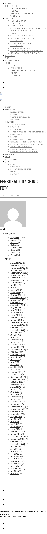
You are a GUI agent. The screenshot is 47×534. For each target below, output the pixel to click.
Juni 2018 (14, 362)
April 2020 (15, 312)
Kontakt (15, 75)
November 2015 (17, 439)
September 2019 (17, 329)
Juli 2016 (14, 419)
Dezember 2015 (17, 436)
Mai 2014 (14, 466)
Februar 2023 (16, 265)
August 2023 (16, 263)
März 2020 (15, 315)
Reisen (13, 247)
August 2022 (16, 270)
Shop (8, 58)
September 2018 (17, 354)
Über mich (16, 68)
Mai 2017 (14, 394)
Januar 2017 (16, 404)
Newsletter (12, 61)
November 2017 (17, 379)
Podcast (10, 56)
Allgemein (14, 237)
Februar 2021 (16, 295)
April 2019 (15, 339)
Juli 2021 (14, 285)
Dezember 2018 (17, 349)
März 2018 (15, 369)
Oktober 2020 (16, 302)
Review (13, 250)
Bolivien (15, 23)
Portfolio (11, 6)
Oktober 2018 (16, 352)
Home (8, 3)
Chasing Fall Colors (22, 36)
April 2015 (15, 456)
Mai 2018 (14, 364)
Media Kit (16, 73)
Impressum (5, 511)
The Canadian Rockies (23, 48)
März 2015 (15, 458)
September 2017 (17, 384)
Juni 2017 (14, 391)
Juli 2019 (14, 334)
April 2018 (15, 367)
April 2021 (15, 292)
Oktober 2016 (16, 411)
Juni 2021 (14, 287)
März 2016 (15, 429)
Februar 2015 (16, 461)
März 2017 (15, 399)
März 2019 (15, 342)
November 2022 (17, 267)
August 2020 (16, 307)
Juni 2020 (14, 310)
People (14, 11)
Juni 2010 (14, 473)
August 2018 (16, 357)
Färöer (14, 33)
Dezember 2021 (17, 272)
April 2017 (15, 396)
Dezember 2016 (17, 406)
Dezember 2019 (17, 322)
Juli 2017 (14, 389)
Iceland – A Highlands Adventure (27, 142)
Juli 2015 (14, 448)
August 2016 (16, 416)
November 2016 (17, 409)
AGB (13, 511)
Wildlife (15, 16)
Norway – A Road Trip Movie (26, 53)
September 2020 (17, 305)
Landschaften (18, 8)
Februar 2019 (16, 344)
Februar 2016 (16, 431)
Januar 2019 (16, 347)
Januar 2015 (16, 463)
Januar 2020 (16, 320)
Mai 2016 (14, 424)
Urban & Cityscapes (21, 13)
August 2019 (16, 332)
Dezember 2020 (17, 297)
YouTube (10, 18)
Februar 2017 (16, 401)
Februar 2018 (16, 372)
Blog (13, 65)
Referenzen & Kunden (23, 70)
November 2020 (17, 300)
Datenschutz (23, 511)
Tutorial (13, 252)
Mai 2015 (14, 453)
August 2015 (16, 446)
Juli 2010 (14, 471)
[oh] (7, 63)
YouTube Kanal (19, 21)
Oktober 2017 (16, 382)
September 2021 (17, 280)
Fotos (13, 240)
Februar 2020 (16, 317)
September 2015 (17, 444)
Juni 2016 (14, 421)
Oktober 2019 (16, 327)
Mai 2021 (14, 290)
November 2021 (17, 275)
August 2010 (16, 468)
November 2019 (17, 325)
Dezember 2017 (17, 377)
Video (13, 255)
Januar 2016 (16, 434)
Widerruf (34, 511)
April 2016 (15, 426)
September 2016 (17, 414)
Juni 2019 (14, 337)
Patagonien (17, 26)
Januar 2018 (16, 374)
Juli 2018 (14, 359)
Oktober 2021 (16, 277)
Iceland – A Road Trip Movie (26, 51)
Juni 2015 (14, 451)
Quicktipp (14, 245)
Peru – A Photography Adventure (26, 144)
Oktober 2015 (16, 441)
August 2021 (16, 282)
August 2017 (16, 386)
